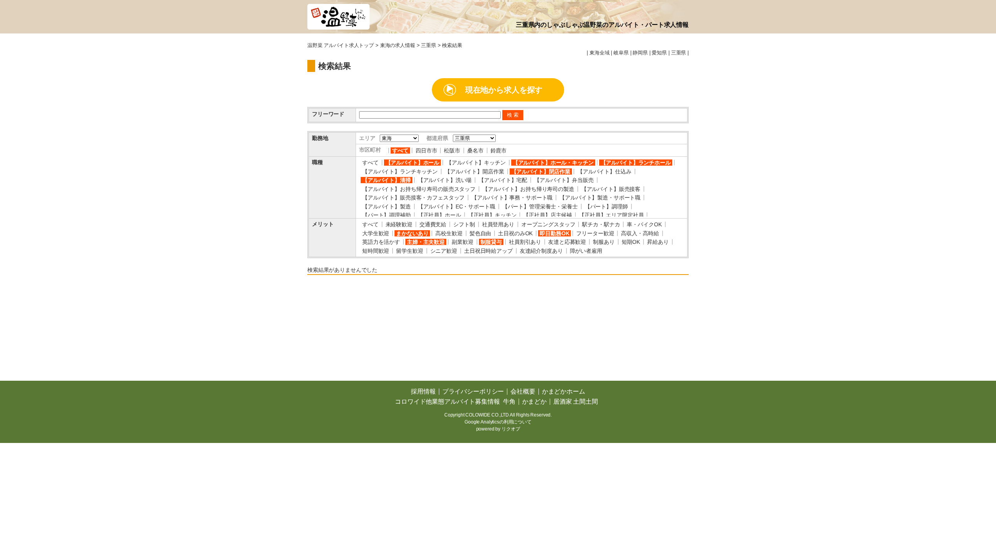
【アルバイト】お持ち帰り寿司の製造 (528, 189)
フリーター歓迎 (595, 233)
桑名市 (475, 150)
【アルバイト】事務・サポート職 (512, 197)
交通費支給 (432, 224)
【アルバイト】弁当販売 (563, 180)
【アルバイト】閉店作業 (540, 171)
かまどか (534, 401)
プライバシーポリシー (473, 391)
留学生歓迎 (409, 251)
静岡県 (640, 53)
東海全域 (599, 53)
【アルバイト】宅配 (503, 180)
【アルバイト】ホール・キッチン (553, 162)
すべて (400, 150)
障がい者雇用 (586, 251)
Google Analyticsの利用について (498, 422)
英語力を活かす (381, 242)
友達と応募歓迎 (567, 242)
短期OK (631, 242)
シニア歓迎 (443, 251)
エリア (367, 138)
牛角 (509, 401)
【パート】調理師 (606, 206)
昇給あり (657, 242)
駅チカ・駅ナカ (601, 224)
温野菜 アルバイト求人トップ (340, 45)
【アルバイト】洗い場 (445, 180)
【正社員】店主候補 (547, 215)
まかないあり (412, 233)
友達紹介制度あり (541, 251)
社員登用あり (498, 224)
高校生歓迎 (448, 233)
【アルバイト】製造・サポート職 (599, 197)
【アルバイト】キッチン (475, 162)
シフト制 (464, 224)
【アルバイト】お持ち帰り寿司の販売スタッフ (418, 189)
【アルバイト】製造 (386, 206)
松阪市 (452, 150)
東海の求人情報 (397, 45)
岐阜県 (621, 53)
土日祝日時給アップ (488, 251)
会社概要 (522, 391)
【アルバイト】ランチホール (636, 162)
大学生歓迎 (375, 233)
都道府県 (437, 138)
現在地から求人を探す (504, 90)
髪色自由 (480, 233)
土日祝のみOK (515, 233)
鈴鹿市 (499, 150)
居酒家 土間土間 (575, 401)
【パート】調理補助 (386, 215)
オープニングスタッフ (548, 224)
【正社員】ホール (439, 215)
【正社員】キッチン (492, 215)
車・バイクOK (644, 224)
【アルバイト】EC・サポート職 (456, 206)
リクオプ (511, 429)
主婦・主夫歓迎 (426, 242)
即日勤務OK (554, 233)
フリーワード (328, 114)
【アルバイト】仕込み (604, 171)
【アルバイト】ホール (413, 162)
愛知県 (659, 53)
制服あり (603, 242)
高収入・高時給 (640, 233)
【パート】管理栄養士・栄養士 (540, 206)
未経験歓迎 (399, 224)
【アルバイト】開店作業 (474, 171)
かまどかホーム (563, 391)
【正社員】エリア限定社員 (611, 215)
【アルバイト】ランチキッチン (400, 171)
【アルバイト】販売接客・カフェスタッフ (413, 197)
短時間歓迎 (375, 251)
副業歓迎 (462, 242)
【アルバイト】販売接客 (610, 189)
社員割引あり (525, 242)
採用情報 (423, 391)
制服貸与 (491, 242)
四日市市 (426, 150)
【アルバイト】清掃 (386, 180)
